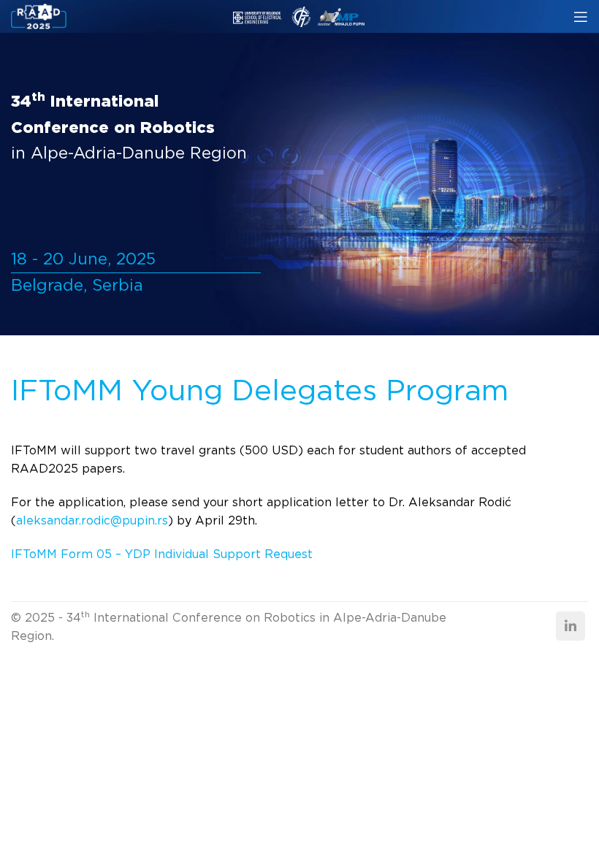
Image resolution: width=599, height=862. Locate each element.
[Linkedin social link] (570, 626)
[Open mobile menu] (580, 16)
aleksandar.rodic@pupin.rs (92, 520)
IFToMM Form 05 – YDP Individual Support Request (162, 554)
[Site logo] (38, 16)
